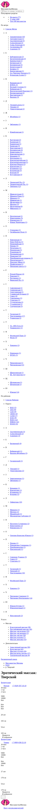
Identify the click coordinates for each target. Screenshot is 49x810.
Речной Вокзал (17, 274)
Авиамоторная (17, 37)
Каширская (15, 144)
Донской (14, 469)
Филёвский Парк (18, 581)
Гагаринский (16, 461)
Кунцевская (16, 170)
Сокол (13, 296)
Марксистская (16, 194)
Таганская (15, 314)
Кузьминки (16, 168)
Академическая (17, 41)
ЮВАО (14, 422)
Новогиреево (16, 218)
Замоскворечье (17, 478)
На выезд (15, 17)
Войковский (16, 451)
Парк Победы (16, 242)
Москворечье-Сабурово (20, 516)
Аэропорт (15, 49)
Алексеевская (16, 43)
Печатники (15, 248)
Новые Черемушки (18, 222)
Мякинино (15, 208)
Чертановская (17, 365)
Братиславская (17, 71)
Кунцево (14, 494)
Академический (17, 432)
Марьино (15, 198)
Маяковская (16, 200)
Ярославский (16, 616)
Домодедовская (17, 109)
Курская (14, 173)
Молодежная (16, 206)
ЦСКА (14, 355)
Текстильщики (17, 316)
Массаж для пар (18, 635)
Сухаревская (16, 304)
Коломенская (16, 150)
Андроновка (16, 47)
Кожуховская (16, 148)
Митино (14, 204)
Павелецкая (16, 240)
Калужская (15, 140)
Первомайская (17, 244)
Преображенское (18, 547)
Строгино (15, 300)
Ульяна (6, 742)
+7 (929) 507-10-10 (19, 686)
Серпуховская (16, 292)
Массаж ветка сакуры (20, 653)
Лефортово (16, 502)
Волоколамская (17, 93)
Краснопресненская (19, 162)
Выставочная (16, 95)
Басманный (15, 443)
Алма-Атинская (17, 45)
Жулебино (15, 117)
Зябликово (15, 124)
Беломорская (16, 65)
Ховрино (14, 345)
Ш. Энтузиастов (17, 375)
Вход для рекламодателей (13, 808)
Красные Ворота (17, 164)
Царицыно (15, 353)
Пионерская (16, 250)
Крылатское (16, 166)
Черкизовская (16, 363)
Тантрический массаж (20, 655)
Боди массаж (16, 649)
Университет (16, 328)
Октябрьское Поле (18, 232)
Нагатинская (16, 216)
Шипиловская (16, 373)
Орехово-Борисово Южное (21, 535)
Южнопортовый (17, 608)
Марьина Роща (17, 196)
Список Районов (11, 400)
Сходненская (16, 306)
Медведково (16, 202)
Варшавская (16, 83)
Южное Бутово (17, 606)
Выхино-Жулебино (18, 453)
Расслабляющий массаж (21, 629)
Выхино (14, 97)
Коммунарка (16, 152)
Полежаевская (17, 254)
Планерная (15, 252)
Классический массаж (20, 627)
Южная (14, 392)
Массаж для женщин (19, 633)
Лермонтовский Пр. (19, 184)
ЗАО (13, 410)
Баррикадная (16, 61)
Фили (13, 338)
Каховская (15, 142)
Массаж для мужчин (19, 631)
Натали (6, 686)
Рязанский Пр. (17, 280)
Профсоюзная (16, 264)
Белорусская (16, 67)
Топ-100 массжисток (18, 21)
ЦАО (13, 418)
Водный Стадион (18, 87)
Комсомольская (17, 154)
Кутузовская (16, 175)
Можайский (16, 514)
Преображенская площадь (21, 258)
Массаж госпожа (18, 637)
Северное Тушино (18, 557)
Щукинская (16, 384)
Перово (14, 246)
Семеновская (16, 290)
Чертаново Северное (19, 596)
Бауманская (15, 63)
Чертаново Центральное (21, 598)
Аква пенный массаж (20, 647)
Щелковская (16, 382)
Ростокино (15, 278)
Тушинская (15, 318)
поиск (9, 659)
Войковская (16, 89)
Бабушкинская (17, 57)
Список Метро (11, 29)
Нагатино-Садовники (19, 524)
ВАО (13, 408)
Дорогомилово (17, 471)
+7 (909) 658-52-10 (19, 742)
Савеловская (16, 288)
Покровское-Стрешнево (20, 545)
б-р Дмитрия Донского (20, 73)
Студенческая (16, 302)
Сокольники (16, 298)
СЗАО (13, 416)
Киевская (15, 146)
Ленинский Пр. (17, 182)
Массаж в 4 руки (18, 651)
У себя (14, 19)
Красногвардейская (19, 160)
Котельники (16, 158)
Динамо (14, 107)
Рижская (14, 276)
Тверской (15, 571)
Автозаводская (17, 39)
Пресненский (16, 549)
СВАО (14, 414)
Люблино (15, 186)
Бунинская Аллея (18, 75)
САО (13, 412)
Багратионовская (18, 59)
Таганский (15, 569)
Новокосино (16, 220)
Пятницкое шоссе (18, 266)
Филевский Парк (18, 336)
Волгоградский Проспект (21, 91)
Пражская (15, 256)
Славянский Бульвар (19, 294)
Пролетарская (16, 260)
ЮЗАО (14, 424)
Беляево (14, 69)
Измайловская (17, 132)
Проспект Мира (17, 262)
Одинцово (15, 230)
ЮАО (14, 420)
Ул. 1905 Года (16, 326)
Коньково (15, 156)
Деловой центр (17, 105)
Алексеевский (17, 434)
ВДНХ (14, 85)
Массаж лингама (18, 639)
